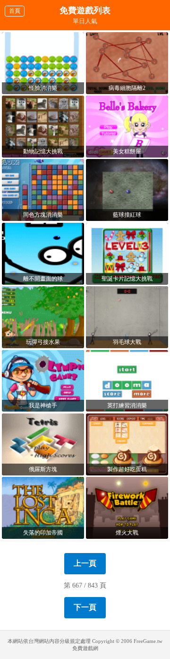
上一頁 (85, 563)
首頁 (14, 11)
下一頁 (85, 607)
